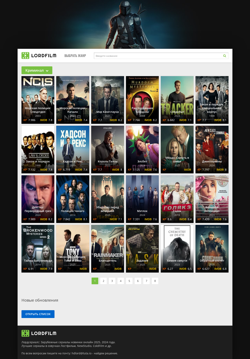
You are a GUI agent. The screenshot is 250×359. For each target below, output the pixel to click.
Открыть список (38, 314)
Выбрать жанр (75, 55)
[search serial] (225, 56)
